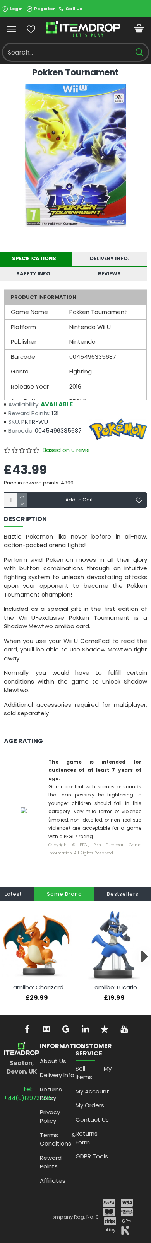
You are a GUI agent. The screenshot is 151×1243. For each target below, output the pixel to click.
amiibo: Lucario (115, 987)
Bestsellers (123, 894)
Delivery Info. (109, 258)
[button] (7, 956)
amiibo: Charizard (38, 987)
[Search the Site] (139, 52)
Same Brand (64, 894)
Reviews (109, 273)
